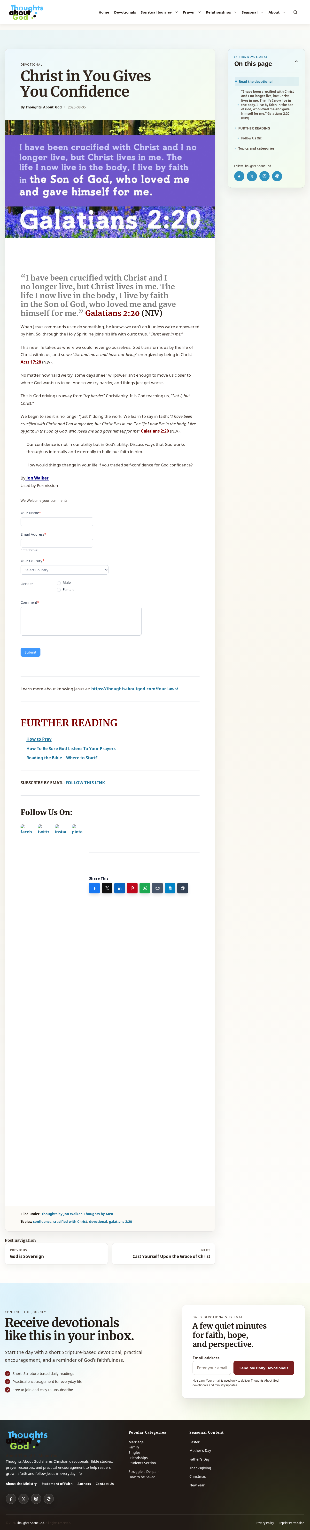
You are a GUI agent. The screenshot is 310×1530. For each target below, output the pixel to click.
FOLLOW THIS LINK (85, 782)
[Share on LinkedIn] (119, 888)
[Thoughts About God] (26, 12)
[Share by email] (157, 888)
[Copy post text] (170, 888)
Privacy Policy (265, 1523)
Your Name (31, 512)
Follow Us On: (251, 138)
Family (134, 1447)
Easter (194, 1442)
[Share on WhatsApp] (145, 888)
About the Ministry (21, 1484)
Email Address (33, 534)
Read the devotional (255, 81)
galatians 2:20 (120, 1221)
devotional (98, 1221)
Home (104, 12)
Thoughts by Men (98, 1213)
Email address (206, 1358)
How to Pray (39, 739)
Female (68, 589)
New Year (197, 1485)
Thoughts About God (30, 1523)
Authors (84, 1484)
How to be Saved (142, 1477)
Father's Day (199, 1459)
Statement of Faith (57, 1484)
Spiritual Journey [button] (156, 12)
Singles (134, 1452)
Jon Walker (37, 478)
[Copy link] (182, 888)
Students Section (142, 1463)
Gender (27, 583)
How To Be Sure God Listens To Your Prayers (71, 748)
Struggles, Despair (144, 1471)
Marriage (136, 1442)
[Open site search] (295, 12)
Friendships (138, 1457)
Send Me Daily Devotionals (264, 1367)
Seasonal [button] (250, 12)
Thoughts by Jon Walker (61, 1213)
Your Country (32, 560)
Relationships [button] (218, 12)
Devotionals (125, 12)
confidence (42, 1221)
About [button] (274, 12)
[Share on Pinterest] (132, 888)
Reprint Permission (291, 1523)
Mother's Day (200, 1450)
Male (66, 582)
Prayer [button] (189, 12)
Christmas (197, 1476)
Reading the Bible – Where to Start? (62, 758)
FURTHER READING (254, 128)
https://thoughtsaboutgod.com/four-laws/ (134, 689)
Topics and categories (256, 148)
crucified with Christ (70, 1221)
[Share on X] (107, 888)
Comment (30, 602)
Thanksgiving (200, 1468)
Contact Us (105, 1484)
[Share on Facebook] (94, 888)
